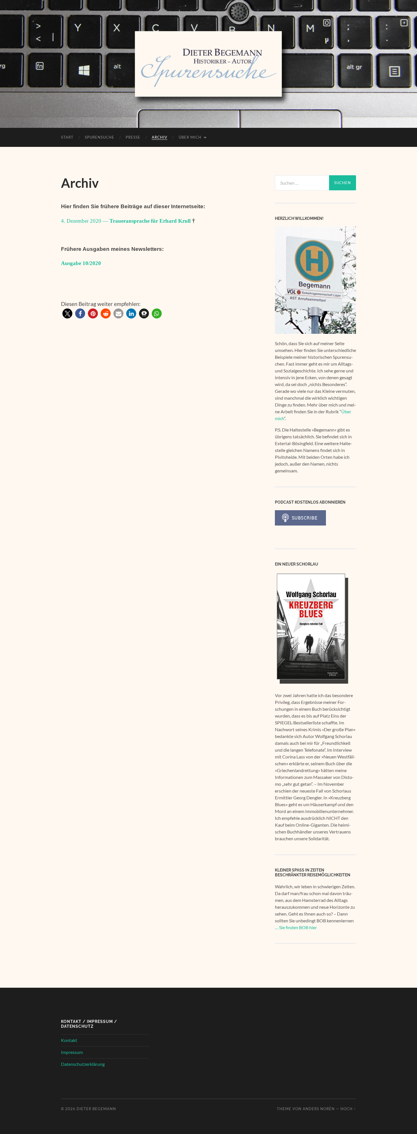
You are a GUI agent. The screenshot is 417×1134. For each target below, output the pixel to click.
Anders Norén (319, 1108)
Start (67, 137)
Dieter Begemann (96, 1108)
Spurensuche (99, 137)
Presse (133, 137)
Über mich (190, 137)
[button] (67, 313)
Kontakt (69, 1040)
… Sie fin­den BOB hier (296, 927)
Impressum (72, 1052)
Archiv (159, 137)
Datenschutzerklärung (83, 1064)
